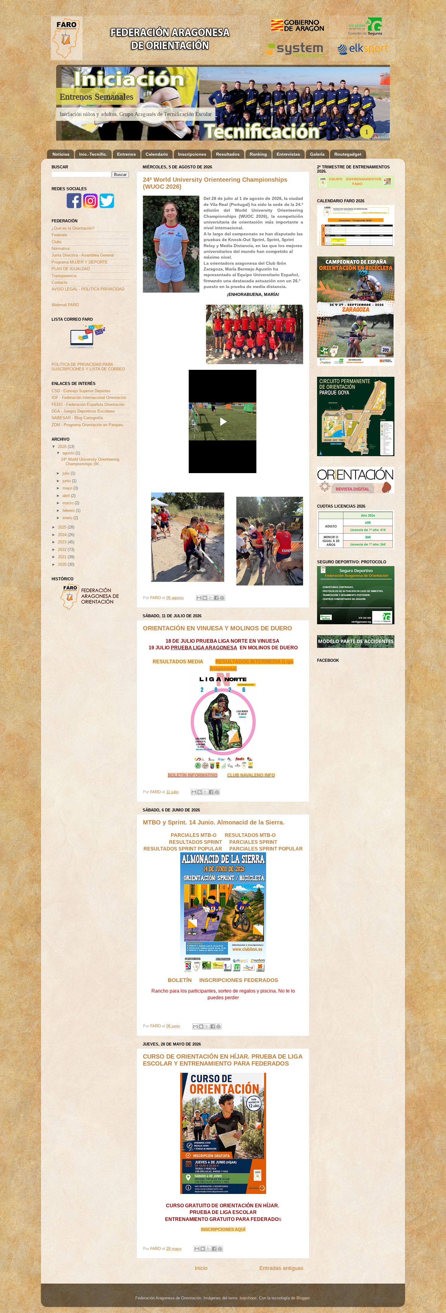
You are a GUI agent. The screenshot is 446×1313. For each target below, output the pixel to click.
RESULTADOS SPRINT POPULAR (183, 848)
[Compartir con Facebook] (216, 598)
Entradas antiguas (281, 1268)
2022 (63, 550)
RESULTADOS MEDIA (178, 661)
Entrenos (126, 154)
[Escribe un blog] (205, 598)
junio (67, 481)
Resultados (228, 154)
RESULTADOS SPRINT (195, 842)
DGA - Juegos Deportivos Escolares (83, 411)
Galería (317, 154)
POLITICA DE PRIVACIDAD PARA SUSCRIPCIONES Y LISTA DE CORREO (88, 367)
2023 (63, 542)
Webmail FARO (65, 305)
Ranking (258, 154)
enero (68, 518)
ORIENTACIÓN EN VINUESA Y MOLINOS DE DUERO (217, 628)
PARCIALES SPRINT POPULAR (266, 848)
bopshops (248, 1298)
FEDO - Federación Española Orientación (88, 405)
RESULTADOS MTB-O (250, 835)
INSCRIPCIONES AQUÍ (223, 1229)
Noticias (60, 154)
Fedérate (59, 235)
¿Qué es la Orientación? (73, 228)
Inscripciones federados (238, 980)
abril (67, 496)
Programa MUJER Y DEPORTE (80, 262)
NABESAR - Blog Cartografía (77, 418)
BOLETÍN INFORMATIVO (193, 775)
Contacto (59, 282)
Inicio (201, 1268)
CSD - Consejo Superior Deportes (81, 391)
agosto (69, 453)
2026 (63, 447)
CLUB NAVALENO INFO (251, 775)
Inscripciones (192, 154)
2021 (63, 557)
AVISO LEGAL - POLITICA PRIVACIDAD (88, 289)
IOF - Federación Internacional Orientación (89, 398)
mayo (68, 488)
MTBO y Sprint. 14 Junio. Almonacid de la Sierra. (214, 822)
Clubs (57, 242)
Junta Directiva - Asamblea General (83, 255)
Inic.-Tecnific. (93, 154)
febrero (69, 511)
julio (67, 473)
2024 (63, 535)
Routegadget (347, 154)
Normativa (60, 249)
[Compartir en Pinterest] (222, 598)
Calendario (157, 154)
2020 (63, 564)
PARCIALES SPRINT (252, 842)
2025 (63, 527)
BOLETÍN (180, 980)
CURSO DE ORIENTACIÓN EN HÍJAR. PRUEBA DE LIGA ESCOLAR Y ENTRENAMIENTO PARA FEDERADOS (222, 1060)
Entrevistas (288, 154)
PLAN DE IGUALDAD (71, 269)
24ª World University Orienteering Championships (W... (90, 461)
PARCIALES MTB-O (193, 835)
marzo (69, 503)
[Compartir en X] (211, 598)
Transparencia (64, 276)
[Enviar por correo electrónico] (199, 598)
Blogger (302, 1298)
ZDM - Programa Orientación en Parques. (88, 425)
